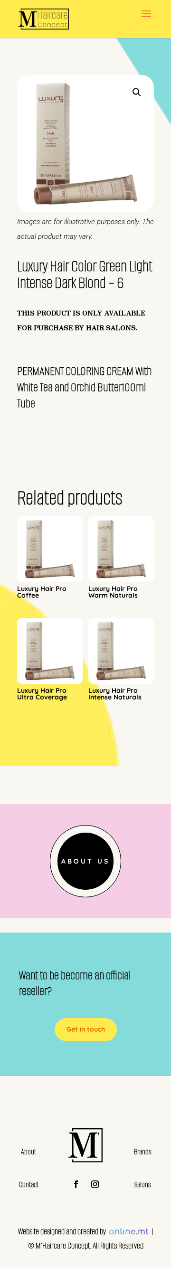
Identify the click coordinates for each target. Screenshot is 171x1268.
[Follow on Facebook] (76, 1184)
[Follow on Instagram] (95, 1184)
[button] (136, 92)
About (28, 1152)
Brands (143, 1152)
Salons (142, 1184)
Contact (28, 1184)
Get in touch (85, 1029)
